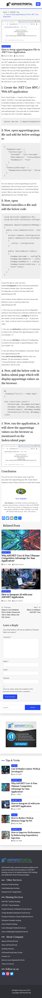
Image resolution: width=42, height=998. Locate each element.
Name (6, 661)
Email (5, 670)
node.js (14, 766)
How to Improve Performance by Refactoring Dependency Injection (25, 835)
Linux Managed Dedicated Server (14, 928)
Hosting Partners (8, 949)
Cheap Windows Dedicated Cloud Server (17, 909)
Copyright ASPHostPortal (21, 993)
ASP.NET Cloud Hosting (10, 905)
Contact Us (6, 956)
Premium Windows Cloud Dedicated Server (17, 917)
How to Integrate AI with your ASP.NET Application (17, 595)
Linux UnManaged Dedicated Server (15, 932)
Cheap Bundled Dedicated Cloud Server (16, 913)
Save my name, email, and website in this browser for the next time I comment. (18, 690)
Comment (7, 637)
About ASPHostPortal (10, 941)
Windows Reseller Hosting (11, 920)
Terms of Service (8, 964)
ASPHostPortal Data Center (12, 952)
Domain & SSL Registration (11, 892)
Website (6, 678)
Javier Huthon (18, 601)
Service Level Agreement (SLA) (13, 960)
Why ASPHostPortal (9, 945)
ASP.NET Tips (6, 46)
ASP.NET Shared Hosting (11, 901)
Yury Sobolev (20, 56)
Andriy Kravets (19, 564)
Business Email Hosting (10, 884)
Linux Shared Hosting (9, 924)
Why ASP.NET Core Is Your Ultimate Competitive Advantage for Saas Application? (21, 558)
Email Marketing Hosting (10, 888)
